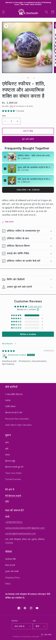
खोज (7, 442)
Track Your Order (13, 473)
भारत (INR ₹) (19, 626)
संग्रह (7, 455)
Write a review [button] (28, 332)
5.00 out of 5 (35, 304)
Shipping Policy (12, 577)
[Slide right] (34, 76)
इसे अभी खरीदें (28, 137)
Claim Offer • (28, 188)
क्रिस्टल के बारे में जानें (13, 412)
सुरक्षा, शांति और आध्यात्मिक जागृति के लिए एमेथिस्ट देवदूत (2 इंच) (35, 165)
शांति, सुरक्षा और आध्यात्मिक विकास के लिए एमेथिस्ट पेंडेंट (35, 177)
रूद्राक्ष (8, 400)
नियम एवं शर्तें (10, 565)
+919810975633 (13, 522)
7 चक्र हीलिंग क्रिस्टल (14, 394)
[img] (8, 349)
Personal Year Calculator (17, 419)
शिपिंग (11, 104)
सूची (6, 449)
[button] (3, 10)
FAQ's (8, 584)
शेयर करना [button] (9, 220)
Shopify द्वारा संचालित (37, 636)
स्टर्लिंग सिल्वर (10, 406)
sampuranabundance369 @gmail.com (25, 528)
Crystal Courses (13, 479)
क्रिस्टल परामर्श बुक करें (14, 467)
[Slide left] (22, 76)
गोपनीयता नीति (10, 559)
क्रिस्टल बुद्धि (10, 461)
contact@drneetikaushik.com (20, 533)
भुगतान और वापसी (11, 571)
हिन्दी (37, 626)
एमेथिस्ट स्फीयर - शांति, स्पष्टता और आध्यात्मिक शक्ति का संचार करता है (35, 153)
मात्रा (4, 114)
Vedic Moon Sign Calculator (18, 425)
